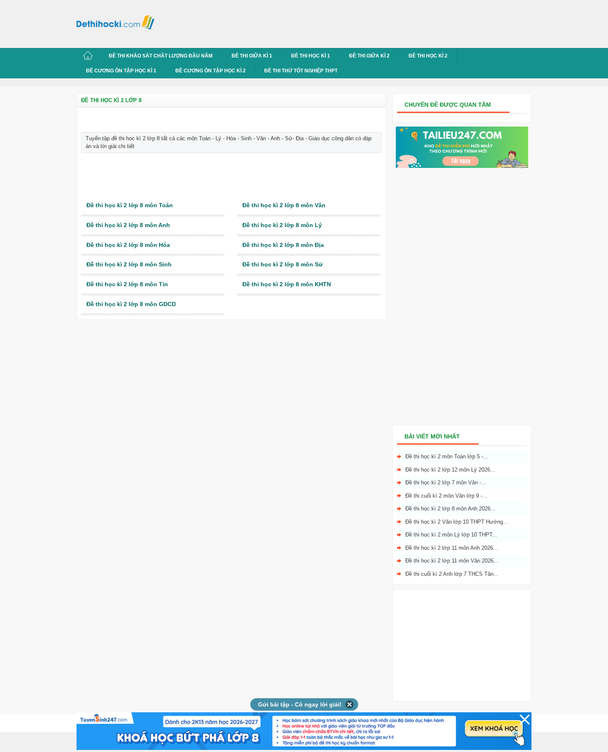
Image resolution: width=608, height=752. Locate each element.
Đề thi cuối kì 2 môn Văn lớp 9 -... (446, 496)
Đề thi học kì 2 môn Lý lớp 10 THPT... (451, 535)
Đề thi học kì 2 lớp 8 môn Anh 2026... (450, 508)
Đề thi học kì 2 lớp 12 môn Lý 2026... (450, 470)
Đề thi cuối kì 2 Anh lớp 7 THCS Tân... (451, 574)
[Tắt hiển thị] (349, 704)
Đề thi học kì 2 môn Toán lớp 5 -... (446, 456)
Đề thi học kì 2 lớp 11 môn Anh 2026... (451, 548)
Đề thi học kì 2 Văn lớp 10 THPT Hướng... (456, 522)
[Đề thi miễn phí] (462, 166)
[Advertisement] (309, 22)
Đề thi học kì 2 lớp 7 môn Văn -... (445, 482)
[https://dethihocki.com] (118, 21)
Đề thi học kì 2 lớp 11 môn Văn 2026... (451, 561)
